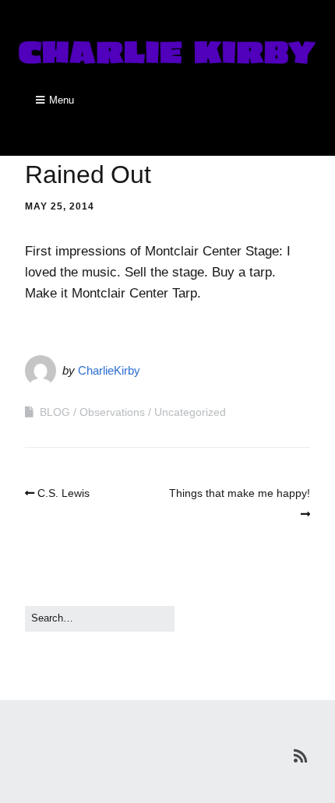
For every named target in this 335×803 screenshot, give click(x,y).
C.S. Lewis (63, 493)
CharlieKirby (109, 370)
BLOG (55, 412)
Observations (112, 412)
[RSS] (300, 756)
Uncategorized (190, 412)
